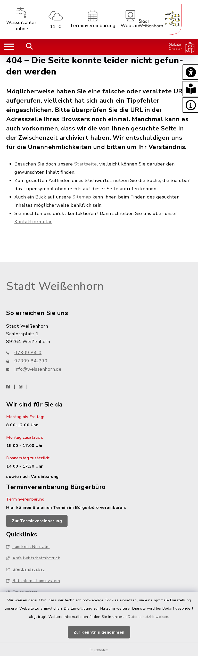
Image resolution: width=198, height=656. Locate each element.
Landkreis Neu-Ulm (31, 547)
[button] (190, 72)
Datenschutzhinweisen (148, 616)
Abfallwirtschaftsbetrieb (36, 558)
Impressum (99, 649)
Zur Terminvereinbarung (37, 521)
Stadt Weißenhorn (55, 286)
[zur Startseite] (160, 19)
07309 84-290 (30, 361)
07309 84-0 (28, 353)
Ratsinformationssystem (36, 581)
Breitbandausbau (28, 569)
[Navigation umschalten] (9, 47)
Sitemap (81, 197)
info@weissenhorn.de (38, 369)
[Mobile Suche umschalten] (29, 47)
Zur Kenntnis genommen (99, 632)
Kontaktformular (33, 222)
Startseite (85, 164)
